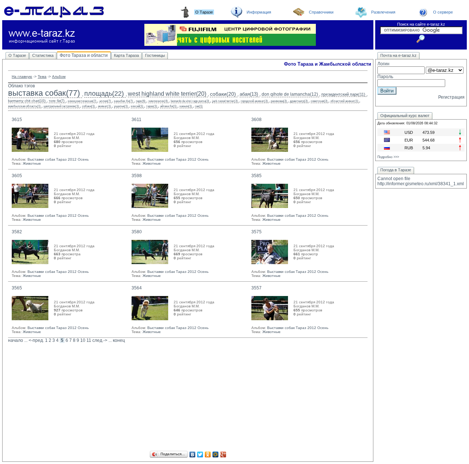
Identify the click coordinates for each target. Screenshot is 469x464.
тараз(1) (151, 106)
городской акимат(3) (254, 101)
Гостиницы (155, 55)
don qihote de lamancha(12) (290, 94)
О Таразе (17, 55)
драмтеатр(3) (299, 101)
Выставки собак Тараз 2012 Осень (58, 159)
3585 (256, 175)
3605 (17, 175)
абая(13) (249, 94)
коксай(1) (137, 106)
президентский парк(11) (343, 94)
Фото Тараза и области (84, 55)
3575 (256, 231)
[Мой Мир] (215, 454)
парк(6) (140, 101)
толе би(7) (56, 101)
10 (82, 340)
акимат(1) (104, 106)
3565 (17, 288)
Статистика (42, 55)
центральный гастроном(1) (61, 106)
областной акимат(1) (344, 101)
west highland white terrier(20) (167, 94)
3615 (17, 119)
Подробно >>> (388, 157)
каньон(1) (186, 106)
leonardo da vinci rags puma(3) (190, 101)
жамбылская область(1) (24, 106)
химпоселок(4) (158, 101)
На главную (22, 76)
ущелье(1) (121, 106)
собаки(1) (88, 106)
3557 (256, 288)
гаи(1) (199, 106)
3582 (17, 231)
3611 (136, 119)
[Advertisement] (187, 398)
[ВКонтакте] (192, 454)
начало (15, 340)
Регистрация (451, 97)
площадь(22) (104, 93)
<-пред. (36, 340)
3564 (137, 288)
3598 (137, 175)
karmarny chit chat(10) (26, 101)
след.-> (99, 340)
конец (119, 340)
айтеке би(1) (168, 106)
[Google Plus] (223, 454)
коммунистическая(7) (82, 101)
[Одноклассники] (208, 454)
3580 (137, 231)
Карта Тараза (126, 55)
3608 (256, 119)
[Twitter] (200, 454)
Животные (32, 163)
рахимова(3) (279, 101)
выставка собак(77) (44, 93)
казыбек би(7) (123, 101)
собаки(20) (223, 94)
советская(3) (319, 101)
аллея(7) (105, 101)
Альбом (59, 76)
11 (88, 340)
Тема (42, 76)
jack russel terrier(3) (225, 101)
